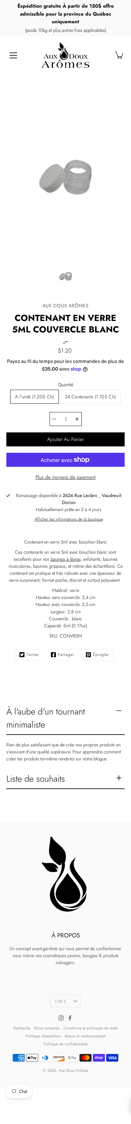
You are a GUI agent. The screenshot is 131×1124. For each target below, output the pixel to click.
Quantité (65, 384)
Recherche (21, 1028)
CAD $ (60, 1001)
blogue (99, 758)
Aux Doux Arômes (73, 1070)
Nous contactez (47, 1028)
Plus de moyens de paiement (66, 477)
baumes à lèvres (66, 559)
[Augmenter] (77, 419)
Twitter (32, 655)
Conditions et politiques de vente (91, 1028)
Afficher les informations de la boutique (69, 519)
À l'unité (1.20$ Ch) (34, 396)
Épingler (101, 655)
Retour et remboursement (85, 1036)
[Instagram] (61, 1018)
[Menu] (13, 55)
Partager (66, 655)
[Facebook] (70, 1018)
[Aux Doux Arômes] (65, 55)
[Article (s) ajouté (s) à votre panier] (119, 55)
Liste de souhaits (35, 778)
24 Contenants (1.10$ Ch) (90, 396)
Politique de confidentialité (65, 1044)
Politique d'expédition (43, 1036)
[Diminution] (54, 419)
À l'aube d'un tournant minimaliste (45, 718)
